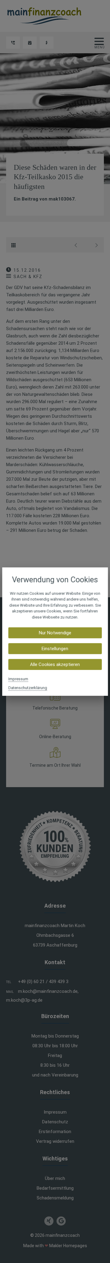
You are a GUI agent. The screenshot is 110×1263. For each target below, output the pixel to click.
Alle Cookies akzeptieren (55, 664)
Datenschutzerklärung (27, 688)
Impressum (18, 679)
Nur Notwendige (55, 633)
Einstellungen (55, 648)
